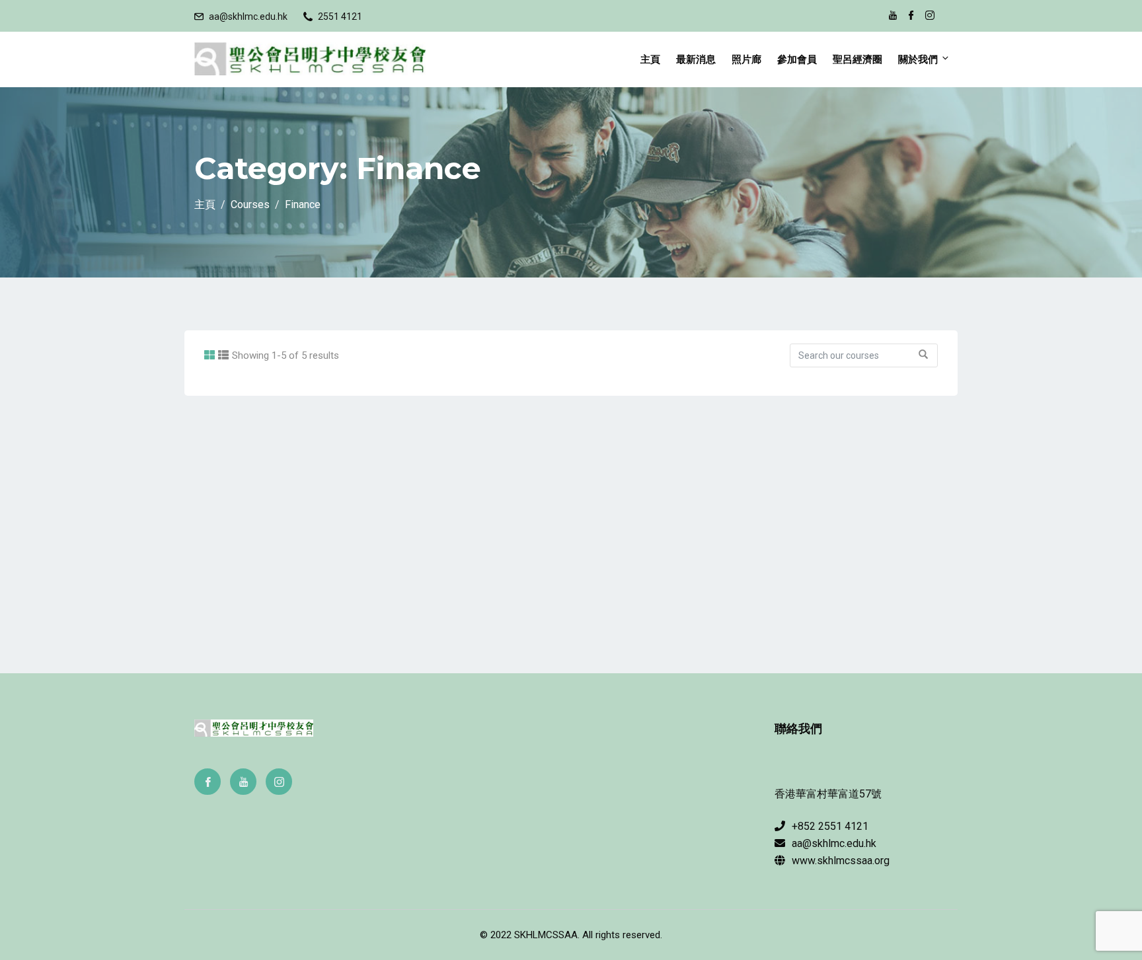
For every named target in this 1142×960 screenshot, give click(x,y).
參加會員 (797, 59)
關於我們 (918, 59)
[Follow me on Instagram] (929, 16)
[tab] (209, 355)
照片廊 (746, 59)
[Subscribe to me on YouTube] (892, 16)
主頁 (650, 59)
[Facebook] (207, 781)
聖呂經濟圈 (857, 59)
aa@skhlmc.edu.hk (248, 16)
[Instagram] (279, 781)
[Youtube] (243, 781)
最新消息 (696, 59)
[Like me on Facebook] (911, 16)
